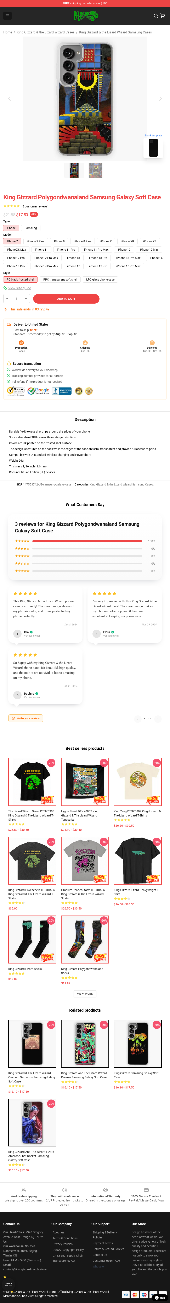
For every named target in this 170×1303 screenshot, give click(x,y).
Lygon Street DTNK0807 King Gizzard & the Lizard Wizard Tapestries (79, 815)
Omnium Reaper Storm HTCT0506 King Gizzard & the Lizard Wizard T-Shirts (83, 894)
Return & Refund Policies (108, 1249)
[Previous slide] (9, 98)
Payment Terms (103, 1243)
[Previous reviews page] (138, 719)
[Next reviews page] (158, 719)
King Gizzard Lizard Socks (25, 969)
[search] (155, 15)
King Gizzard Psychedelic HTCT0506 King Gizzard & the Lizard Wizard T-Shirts (31, 894)
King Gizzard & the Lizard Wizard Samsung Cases (115, 32)
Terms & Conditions (65, 1238)
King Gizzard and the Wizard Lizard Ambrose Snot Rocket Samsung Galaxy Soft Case (31, 1156)
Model (7, 234)
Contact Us (100, 1254)
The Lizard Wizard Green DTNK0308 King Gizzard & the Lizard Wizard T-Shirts (31, 815)
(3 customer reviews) (35, 206)
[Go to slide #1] (74, 170)
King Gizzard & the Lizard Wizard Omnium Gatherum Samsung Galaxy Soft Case (31, 1077)
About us (58, 1232)
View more (85, 993)
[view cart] (162, 15)
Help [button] (162, 1297)
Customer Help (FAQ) (106, 1260)
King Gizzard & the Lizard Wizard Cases (45, 32)
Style (6, 273)
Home (7, 32)
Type (6, 221)
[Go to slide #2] (96, 170)
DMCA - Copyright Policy (68, 1250)
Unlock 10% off (8, 1284)
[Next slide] (160, 98)
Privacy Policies (63, 1244)
